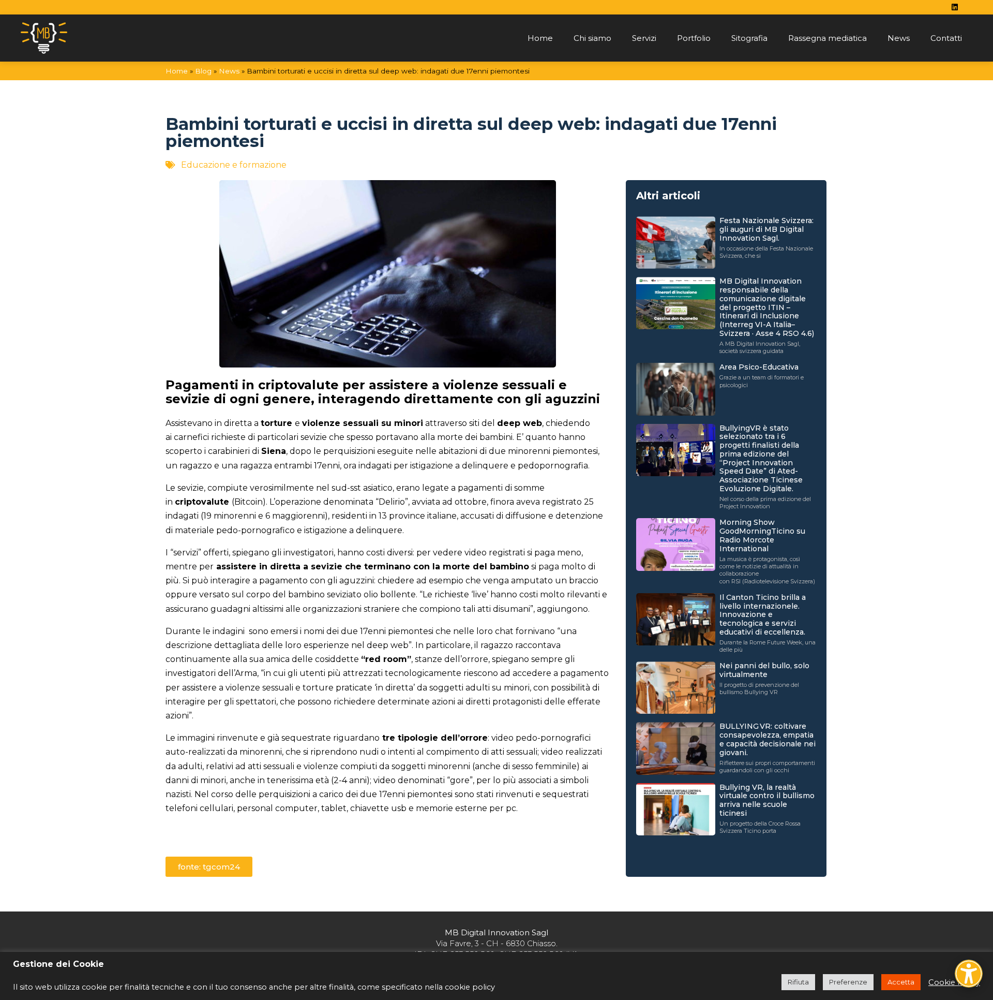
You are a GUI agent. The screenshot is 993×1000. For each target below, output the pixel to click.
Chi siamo (592, 38)
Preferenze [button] (848, 982)
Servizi (644, 38)
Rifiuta (798, 982)
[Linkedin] (954, 7)
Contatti (946, 38)
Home (540, 38)
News (898, 38)
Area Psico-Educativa (759, 367)
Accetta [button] (900, 982)
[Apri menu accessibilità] (969, 974)
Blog (203, 71)
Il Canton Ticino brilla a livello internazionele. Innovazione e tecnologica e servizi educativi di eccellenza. (762, 615)
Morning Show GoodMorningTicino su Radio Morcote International (762, 535)
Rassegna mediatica (827, 38)
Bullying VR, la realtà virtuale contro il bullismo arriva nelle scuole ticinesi (767, 800)
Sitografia (749, 38)
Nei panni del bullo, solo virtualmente (764, 670)
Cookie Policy (954, 982)
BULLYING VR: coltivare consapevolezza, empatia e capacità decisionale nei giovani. (767, 739)
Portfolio (694, 38)
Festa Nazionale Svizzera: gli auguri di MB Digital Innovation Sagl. (766, 229)
